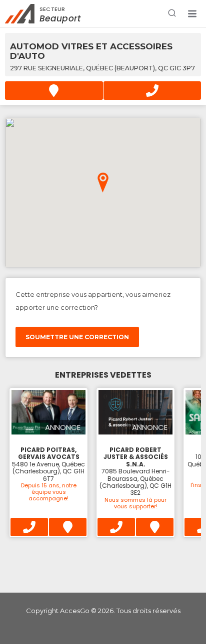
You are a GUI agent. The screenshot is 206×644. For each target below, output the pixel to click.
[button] (192, 14)
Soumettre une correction (77, 337)
